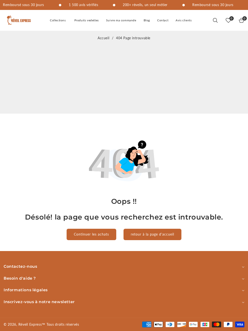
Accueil (103, 38)
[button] (58, 20)
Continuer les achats (91, 234)
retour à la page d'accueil (152, 234)
